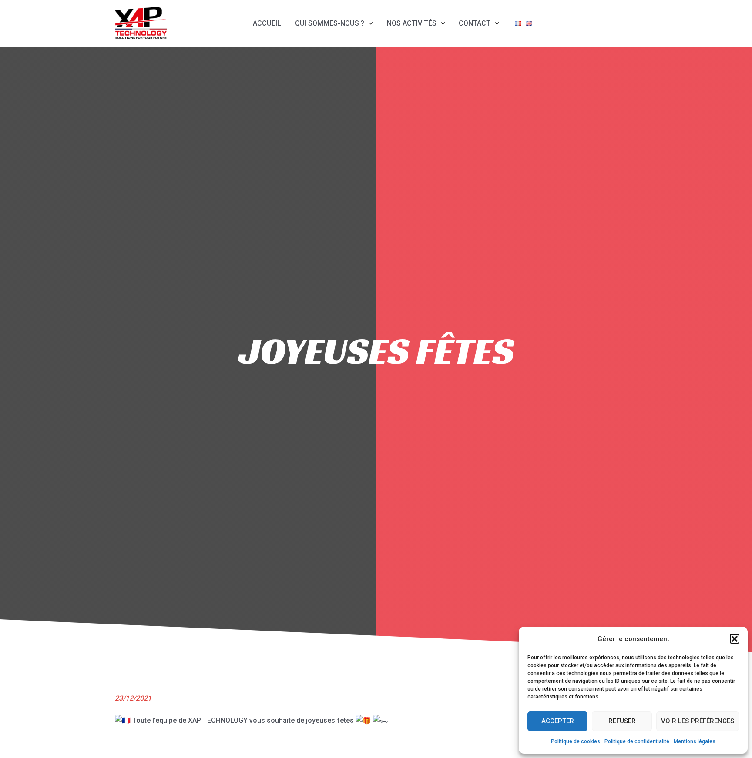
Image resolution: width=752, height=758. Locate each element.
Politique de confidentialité (636, 741)
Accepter (557, 721)
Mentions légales (694, 741)
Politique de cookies (575, 741)
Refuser (622, 721)
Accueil (267, 23)
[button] (734, 638)
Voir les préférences (697, 721)
